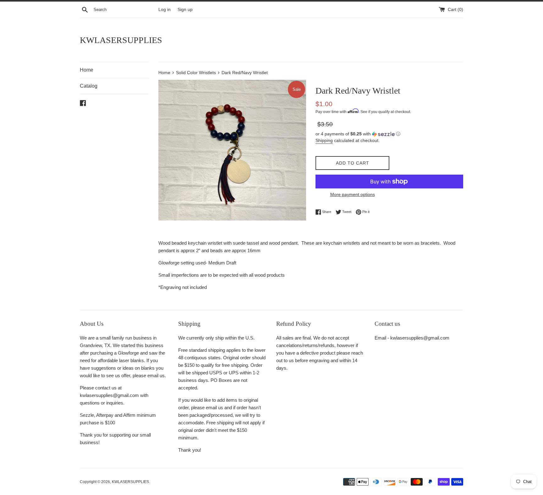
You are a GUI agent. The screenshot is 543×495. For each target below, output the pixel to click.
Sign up (185, 9)
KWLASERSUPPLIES (121, 40)
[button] (389, 134)
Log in (164, 9)
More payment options (352, 194)
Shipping (324, 140)
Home (86, 70)
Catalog (88, 86)
